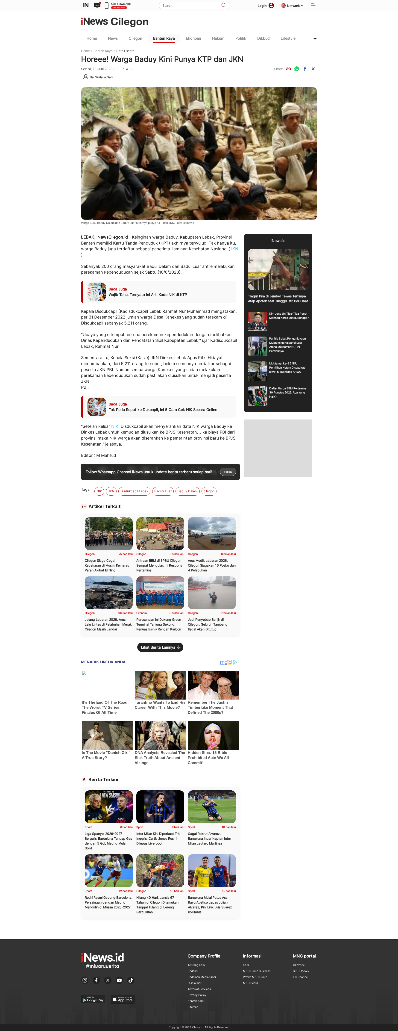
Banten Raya (164, 38)
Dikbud (263, 38)
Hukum (218, 38)
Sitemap (193, 1007)
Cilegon (135, 38)
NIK (114, 426)
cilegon (209, 491)
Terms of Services (199, 989)
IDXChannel (300, 977)
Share (278, 69)
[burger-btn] (313, 6)
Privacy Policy (197, 995)
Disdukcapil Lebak (134, 491)
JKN (234, 248)
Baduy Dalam (188, 491)
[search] (223, 6)
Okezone (299, 965)
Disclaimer (194, 983)
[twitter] (313, 68)
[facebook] (305, 68)
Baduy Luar (163, 491)
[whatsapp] (296, 68)
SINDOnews (301, 971)
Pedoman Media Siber (202, 977)
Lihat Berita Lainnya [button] (158, 647)
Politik (240, 38)
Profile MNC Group (255, 977)
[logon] (85, 5)
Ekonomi (193, 38)
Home (92, 38)
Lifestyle (288, 38)
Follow (228, 471)
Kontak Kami (196, 1001)
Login (262, 6)
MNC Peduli (250, 983)
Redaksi (193, 971)
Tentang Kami (196, 965)
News (113, 38)
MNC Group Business (256, 971)
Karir (246, 965)
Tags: (85, 489)
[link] (288, 68)
